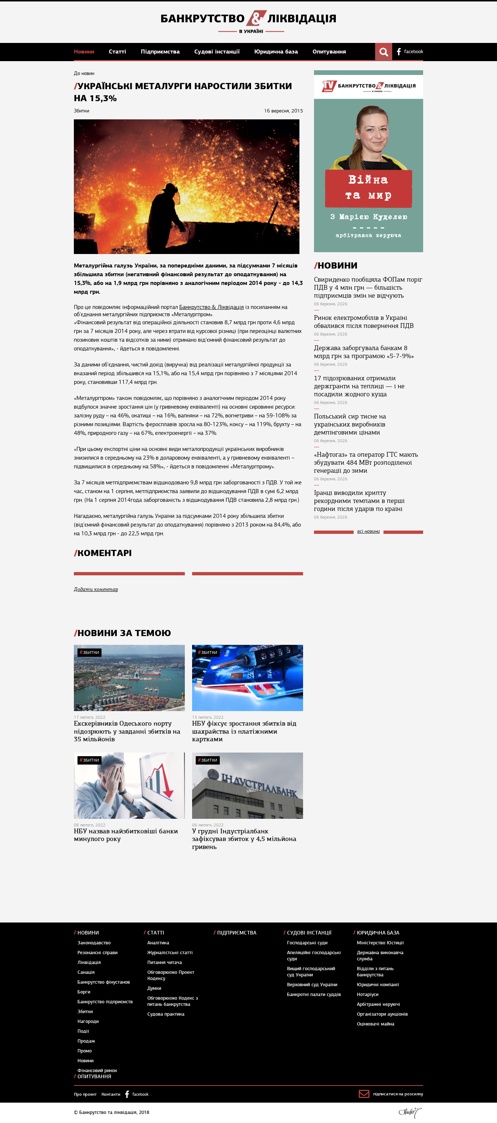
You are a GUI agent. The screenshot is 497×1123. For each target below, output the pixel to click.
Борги (83, 992)
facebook (413, 51)
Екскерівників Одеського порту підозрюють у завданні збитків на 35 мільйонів (127, 731)
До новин (84, 73)
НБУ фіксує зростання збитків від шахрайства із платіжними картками (244, 731)
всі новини (368, 531)
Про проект (85, 1094)
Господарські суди (307, 943)
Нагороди (88, 1021)
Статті (118, 51)
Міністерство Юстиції (380, 943)
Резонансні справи (97, 953)
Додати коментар (96, 589)
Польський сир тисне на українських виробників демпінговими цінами (350, 424)
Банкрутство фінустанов (103, 982)
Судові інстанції (218, 51)
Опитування (329, 51)
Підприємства (161, 51)
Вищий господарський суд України (311, 972)
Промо (84, 1051)
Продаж (86, 1041)
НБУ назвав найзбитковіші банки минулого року (126, 835)
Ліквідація (89, 962)
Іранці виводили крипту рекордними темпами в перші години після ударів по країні (359, 501)
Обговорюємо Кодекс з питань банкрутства (172, 1001)
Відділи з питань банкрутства (375, 972)
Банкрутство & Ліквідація (211, 307)
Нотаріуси (367, 994)
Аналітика (158, 943)
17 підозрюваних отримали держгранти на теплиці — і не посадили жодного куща (359, 386)
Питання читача (164, 962)
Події (83, 1031)
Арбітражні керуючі (378, 1004)
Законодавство (94, 943)
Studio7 (410, 1112)
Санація (86, 972)
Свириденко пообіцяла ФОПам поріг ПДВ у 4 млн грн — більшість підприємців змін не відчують (368, 287)
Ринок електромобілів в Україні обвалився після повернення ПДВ (364, 322)
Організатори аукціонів (382, 1014)
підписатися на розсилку (398, 1093)
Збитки (91, 652)
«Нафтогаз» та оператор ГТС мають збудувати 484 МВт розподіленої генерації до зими (366, 463)
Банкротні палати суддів (314, 994)
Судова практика (165, 1014)
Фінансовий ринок (97, 1071)
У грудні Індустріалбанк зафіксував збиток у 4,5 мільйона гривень (244, 839)
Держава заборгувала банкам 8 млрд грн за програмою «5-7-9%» (364, 352)
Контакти (111, 1094)
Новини (85, 51)
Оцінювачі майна (375, 1024)
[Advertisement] (368, 588)
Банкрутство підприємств (105, 1002)
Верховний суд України (312, 985)
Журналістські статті (170, 953)
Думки (154, 988)
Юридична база (277, 51)
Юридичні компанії (378, 985)
